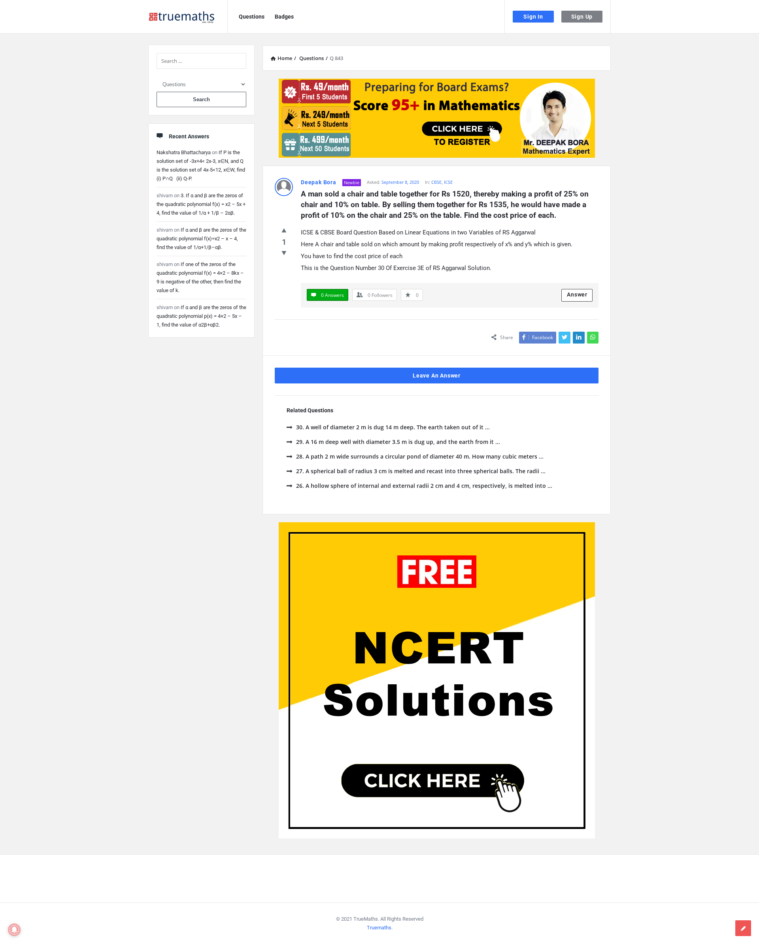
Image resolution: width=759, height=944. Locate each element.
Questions (251, 16)
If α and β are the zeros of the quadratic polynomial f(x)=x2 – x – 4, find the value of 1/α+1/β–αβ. (201, 238)
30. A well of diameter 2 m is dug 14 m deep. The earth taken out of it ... (393, 427)
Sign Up (582, 16)
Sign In (533, 16)
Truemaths (379, 928)
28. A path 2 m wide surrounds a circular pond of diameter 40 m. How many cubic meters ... (420, 456)
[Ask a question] (743, 928)
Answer (577, 294)
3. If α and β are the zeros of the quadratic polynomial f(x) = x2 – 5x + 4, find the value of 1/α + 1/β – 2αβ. (201, 204)
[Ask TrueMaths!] (188, 17)
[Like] (284, 230)
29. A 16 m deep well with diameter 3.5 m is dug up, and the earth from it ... (398, 442)
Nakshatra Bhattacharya (184, 152)
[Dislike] (284, 252)
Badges (284, 16)
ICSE (448, 182)
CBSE (436, 182)
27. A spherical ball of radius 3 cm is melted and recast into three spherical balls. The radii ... (421, 471)
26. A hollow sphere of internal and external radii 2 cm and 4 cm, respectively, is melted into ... (424, 485)
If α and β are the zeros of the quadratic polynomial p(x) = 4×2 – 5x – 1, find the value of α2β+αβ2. (201, 316)
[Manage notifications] (14, 929)
